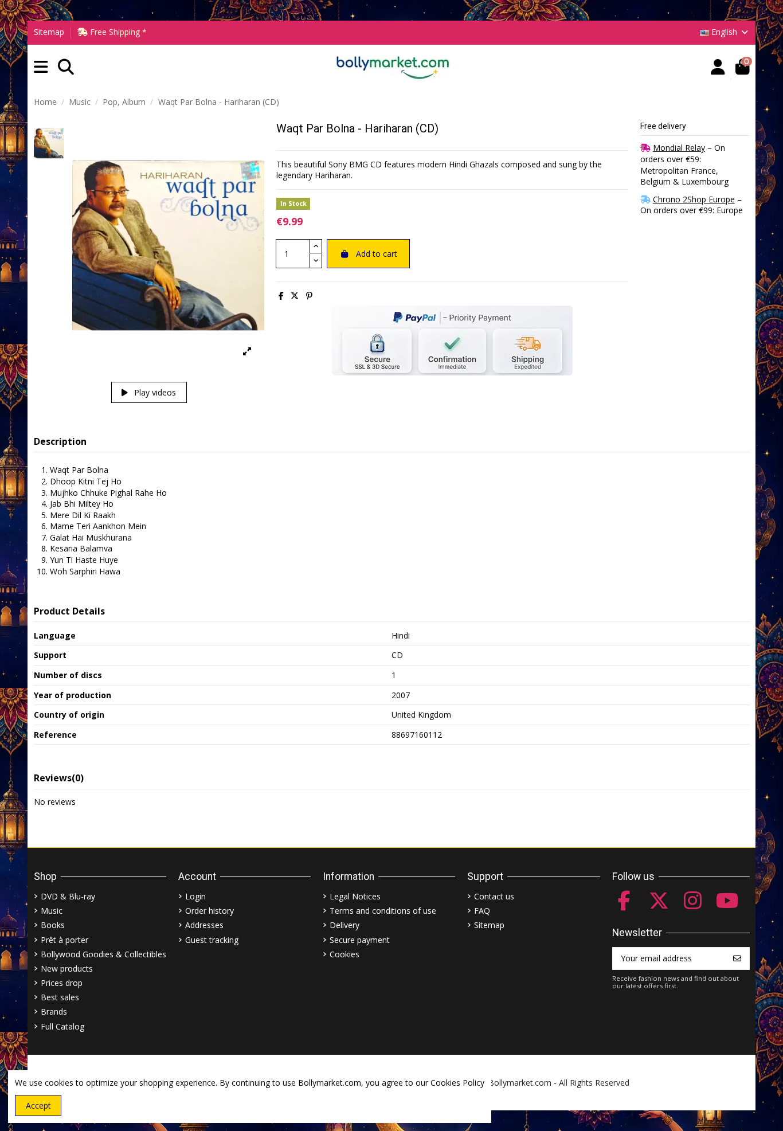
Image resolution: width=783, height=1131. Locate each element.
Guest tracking (211, 939)
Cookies (344, 954)
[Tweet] (295, 295)
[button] (41, 67)
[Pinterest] (309, 295)
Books (53, 924)
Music (51, 910)
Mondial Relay (679, 147)
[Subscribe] (737, 958)
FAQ (482, 910)
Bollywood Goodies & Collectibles (103, 954)
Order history (209, 910)
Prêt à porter (64, 939)
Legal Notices (355, 896)
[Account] (718, 67)
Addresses (204, 924)
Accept (38, 1105)
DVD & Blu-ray (68, 896)
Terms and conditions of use (383, 910)
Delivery (344, 924)
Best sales (60, 997)
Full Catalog (62, 1026)
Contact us (494, 896)
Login (195, 896)
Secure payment (360, 939)
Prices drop (62, 982)
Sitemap (49, 31)
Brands (54, 1011)
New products (67, 968)
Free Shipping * (117, 31)
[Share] (281, 295)
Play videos (154, 392)
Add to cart (376, 253)
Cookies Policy (457, 1082)
